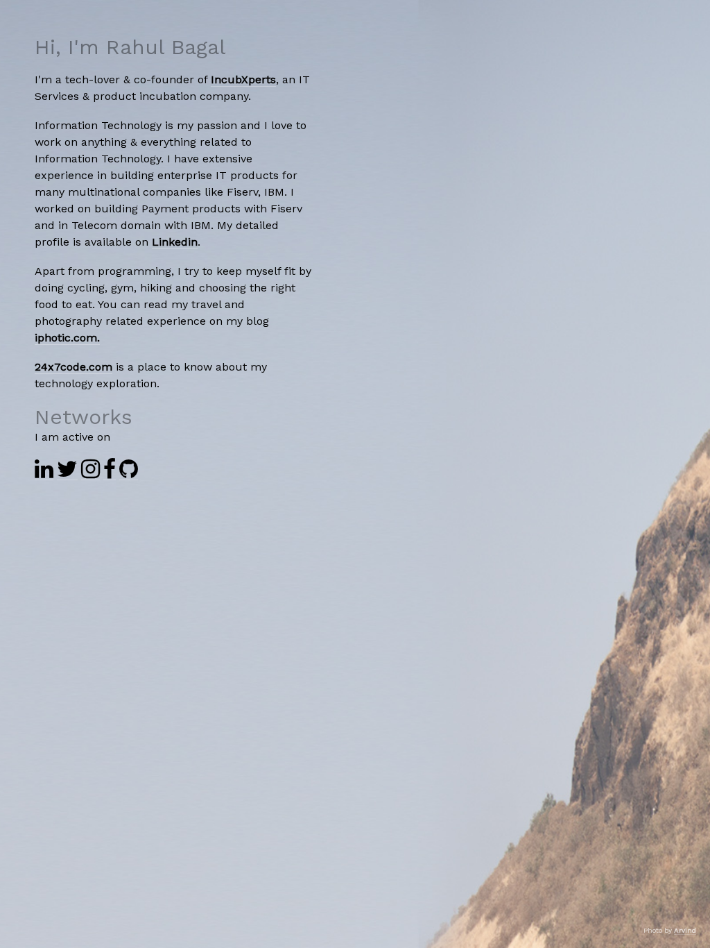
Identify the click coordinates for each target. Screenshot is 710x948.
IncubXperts (243, 79)
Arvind (685, 930)
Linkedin (175, 241)
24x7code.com (73, 366)
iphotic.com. (67, 337)
